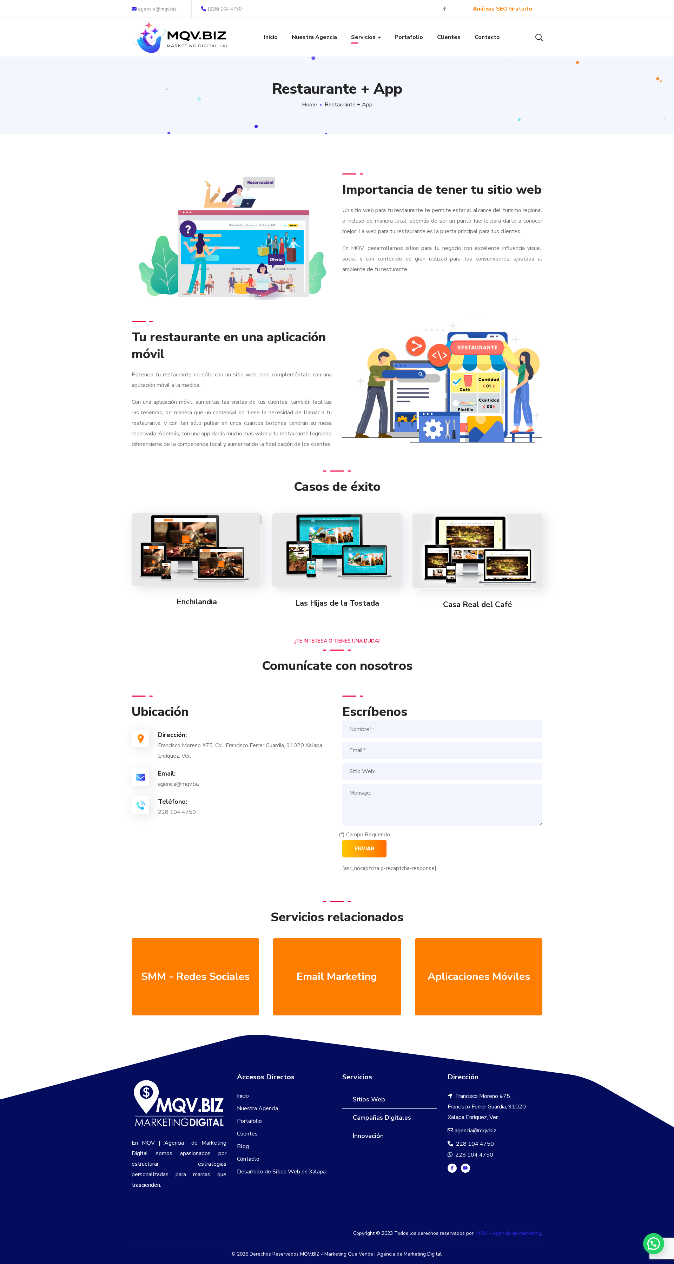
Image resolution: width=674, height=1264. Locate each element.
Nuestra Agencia (257, 1108)
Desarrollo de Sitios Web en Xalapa (281, 1172)
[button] (653, 1243)
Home (309, 104)
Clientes (247, 1134)
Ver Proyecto (197, 549)
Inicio (243, 1096)
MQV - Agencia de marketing (508, 1233)
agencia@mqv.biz (157, 9)
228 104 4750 (474, 1144)
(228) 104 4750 (224, 9)
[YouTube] (465, 1168)
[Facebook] (452, 1168)
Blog (243, 1146)
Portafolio (249, 1121)
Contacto (248, 1159)
